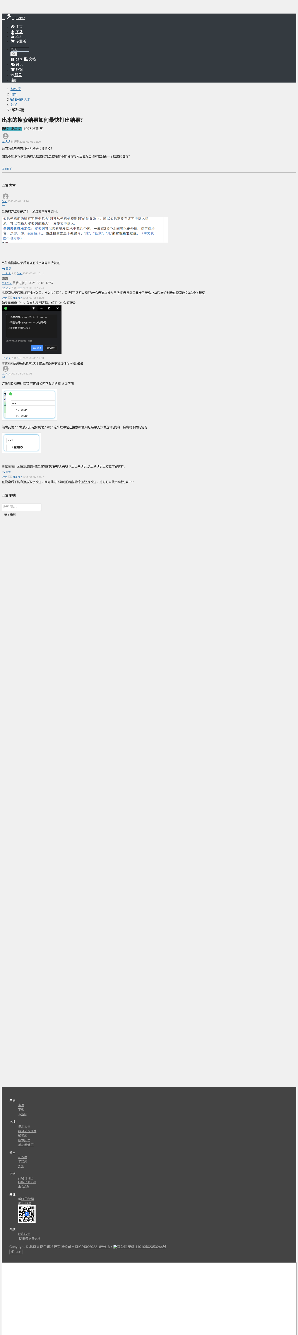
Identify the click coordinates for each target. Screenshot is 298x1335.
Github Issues (27, 1182)
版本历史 (24, 1140)
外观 (21, 1166)
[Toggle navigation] (3, 19)
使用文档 (24, 1126)
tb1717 (6, 141)
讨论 (13, 105)
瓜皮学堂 (24, 1145)
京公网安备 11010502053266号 (141, 1247)
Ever (4, 201)
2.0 (18, 36)
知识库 (22, 1135)
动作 (13, 94)
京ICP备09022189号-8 (92, 1247)
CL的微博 (27, 1199)
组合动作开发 (27, 1131)
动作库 (15, 89)
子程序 (22, 1161)
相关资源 (10, 515)
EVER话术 (22, 99)
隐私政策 (24, 1234)
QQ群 (25, 1186)
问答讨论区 (25, 1178)
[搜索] (13, 54)
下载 (19, 32)
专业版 (20, 41)
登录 (18, 75)
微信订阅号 (24, 1203)
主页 (19, 27)
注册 (13, 80)
